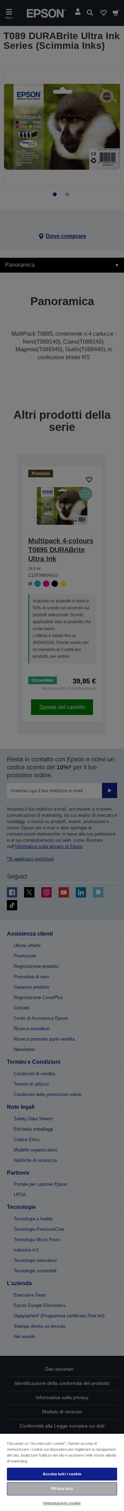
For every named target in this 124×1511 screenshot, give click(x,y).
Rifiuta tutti (61, 1488)
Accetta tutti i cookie (62, 1474)
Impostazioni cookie (62, 1503)
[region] (62, 1472)
